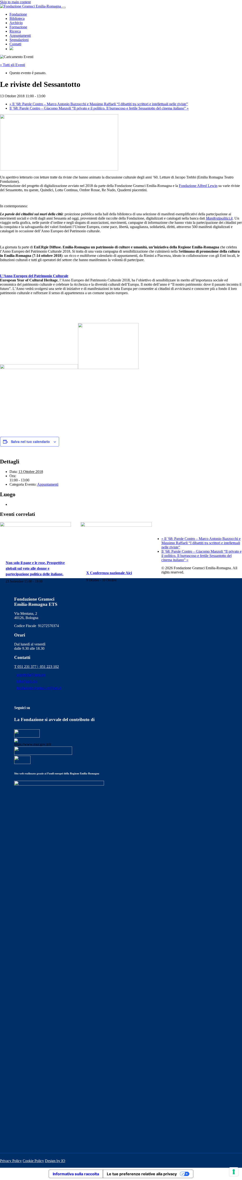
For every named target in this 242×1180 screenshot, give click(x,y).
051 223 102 (49, 667)
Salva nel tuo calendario (30, 441)
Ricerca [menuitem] (15, 31)
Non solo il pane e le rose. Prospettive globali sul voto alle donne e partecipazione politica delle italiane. (35, 568)
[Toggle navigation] (64, 7)
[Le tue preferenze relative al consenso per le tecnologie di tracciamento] (233, 1171)
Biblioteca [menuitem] (17, 19)
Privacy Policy (11, 1161)
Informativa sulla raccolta (76, 1174)
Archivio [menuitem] (16, 23)
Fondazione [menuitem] (18, 14)
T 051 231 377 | (27, 667)
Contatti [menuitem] (15, 44)
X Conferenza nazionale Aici (109, 573)
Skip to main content (15, 2)
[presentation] (35, 525)
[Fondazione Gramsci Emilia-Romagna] (31, 6)
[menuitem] (11, 49)
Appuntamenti (47, 484)
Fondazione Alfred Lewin (198, 186)
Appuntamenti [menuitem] (20, 36)
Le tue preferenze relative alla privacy (142, 1174)
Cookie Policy (33, 1161)
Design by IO (55, 1161)
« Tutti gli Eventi (12, 65)
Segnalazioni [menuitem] (19, 40)
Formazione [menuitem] (18, 27)
